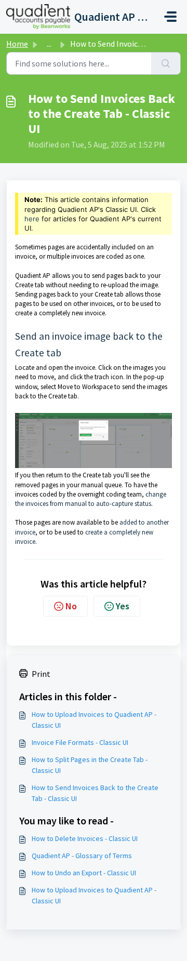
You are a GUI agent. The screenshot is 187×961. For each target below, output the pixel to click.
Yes (122, 606)
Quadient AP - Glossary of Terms (82, 855)
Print (41, 674)
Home (17, 43)
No (71, 606)
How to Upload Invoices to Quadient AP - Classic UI (94, 720)
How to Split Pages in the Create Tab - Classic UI (90, 765)
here (31, 219)
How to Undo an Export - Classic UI (84, 872)
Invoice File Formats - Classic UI (80, 742)
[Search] (166, 63)
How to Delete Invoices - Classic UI (85, 838)
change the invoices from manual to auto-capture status (90, 499)
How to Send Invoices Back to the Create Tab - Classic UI (95, 793)
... (49, 43)
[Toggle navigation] (170, 16)
